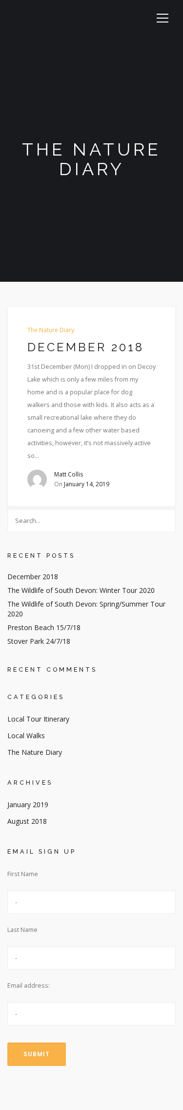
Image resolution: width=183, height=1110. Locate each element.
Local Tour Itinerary (38, 719)
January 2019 (27, 804)
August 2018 (27, 821)
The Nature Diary (50, 330)
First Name (22, 874)
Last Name (22, 930)
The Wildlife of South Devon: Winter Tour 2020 (81, 590)
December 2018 (85, 347)
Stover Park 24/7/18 (38, 641)
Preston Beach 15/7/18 (44, 627)
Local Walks (26, 735)
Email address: (28, 985)
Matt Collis (68, 474)
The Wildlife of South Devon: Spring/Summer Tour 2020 (86, 608)
